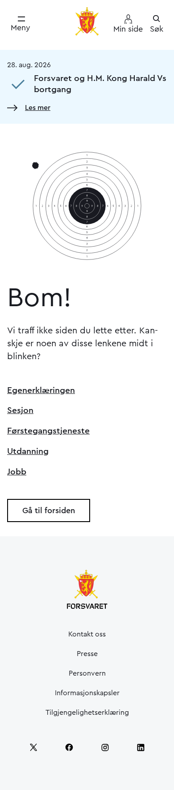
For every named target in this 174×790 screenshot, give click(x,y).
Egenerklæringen (41, 390)
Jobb (16, 471)
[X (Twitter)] (33, 747)
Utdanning (28, 451)
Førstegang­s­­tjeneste (48, 430)
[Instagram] (105, 747)
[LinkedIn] (140, 747)
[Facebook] (69, 747)
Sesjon (20, 410)
